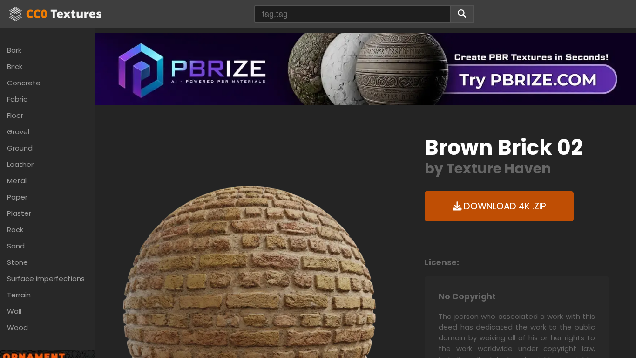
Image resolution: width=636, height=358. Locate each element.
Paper (17, 197)
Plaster (19, 213)
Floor (15, 115)
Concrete (24, 83)
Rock (15, 229)
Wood (17, 327)
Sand (16, 246)
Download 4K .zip (503, 206)
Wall (14, 311)
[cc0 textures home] (55, 14)
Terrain (19, 295)
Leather (20, 164)
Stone (17, 262)
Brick (14, 66)
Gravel (18, 132)
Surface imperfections (46, 278)
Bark (14, 50)
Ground (20, 148)
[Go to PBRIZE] (365, 68)
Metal (17, 181)
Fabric (17, 99)
